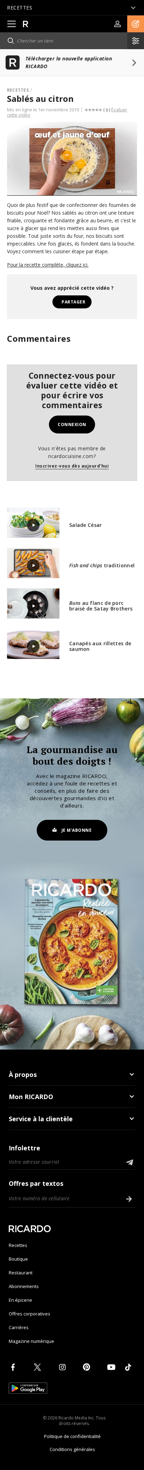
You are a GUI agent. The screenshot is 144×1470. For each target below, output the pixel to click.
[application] (72, 158)
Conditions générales (72, 1449)
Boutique (18, 1259)
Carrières (19, 1327)
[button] (135, 23)
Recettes (18, 90)
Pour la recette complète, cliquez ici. (47, 264)
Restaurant (21, 1272)
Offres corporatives (29, 1314)
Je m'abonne (77, 830)
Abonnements (24, 1286)
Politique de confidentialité (72, 1436)
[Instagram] (63, 1367)
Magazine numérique (31, 1341)
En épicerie (20, 1300)
